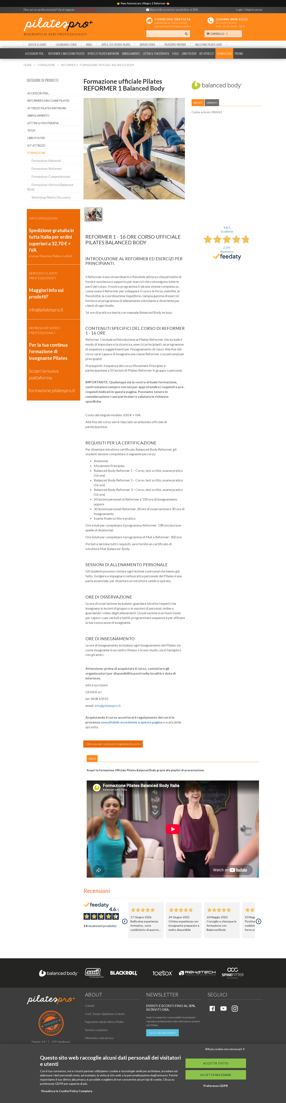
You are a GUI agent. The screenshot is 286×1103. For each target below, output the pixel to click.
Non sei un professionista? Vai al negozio (49, 9)
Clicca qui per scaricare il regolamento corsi (113, 744)
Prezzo (198, 102)
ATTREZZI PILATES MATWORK (103, 53)
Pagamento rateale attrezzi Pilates (104, 1022)
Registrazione (253, 9)
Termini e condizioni (96, 1030)
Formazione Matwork (46, 161)
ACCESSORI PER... (35, 53)
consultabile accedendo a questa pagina (131, 722)
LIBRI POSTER (189, 53)
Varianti (211, 102)
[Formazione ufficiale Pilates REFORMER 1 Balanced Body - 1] (93, 214)
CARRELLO (219, 33)
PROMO (239, 53)
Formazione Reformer (47, 168)
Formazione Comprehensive (51, 176)
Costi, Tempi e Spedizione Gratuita (105, 1014)
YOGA (175, 53)
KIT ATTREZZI (207, 53)
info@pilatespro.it (108, 706)
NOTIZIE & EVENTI (37, 44)
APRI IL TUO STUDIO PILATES (116, 44)
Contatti (89, 1005)
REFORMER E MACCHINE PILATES (66, 53)
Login (239, 9)
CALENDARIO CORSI (66, 44)
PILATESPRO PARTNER (175, 44)
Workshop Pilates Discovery (51, 197)
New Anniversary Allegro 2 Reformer (143, 3)
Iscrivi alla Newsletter (162, 1032)
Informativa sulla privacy (99, 1038)
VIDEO (89, 44)
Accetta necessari (215, 1075)
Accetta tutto (215, 1063)
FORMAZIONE (224, 53)
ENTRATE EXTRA (147, 44)
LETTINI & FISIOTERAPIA (156, 53)
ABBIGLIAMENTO (131, 53)
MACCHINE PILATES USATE (208, 44)
